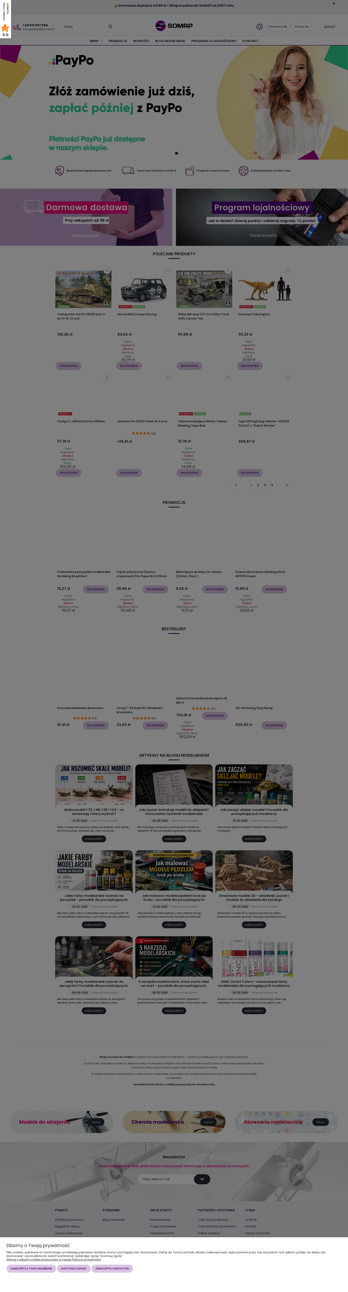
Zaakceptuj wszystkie (112, 1268)
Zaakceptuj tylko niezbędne (31, 1268)
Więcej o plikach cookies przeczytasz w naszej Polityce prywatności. (53, 1260)
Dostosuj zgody (74, 1268)
